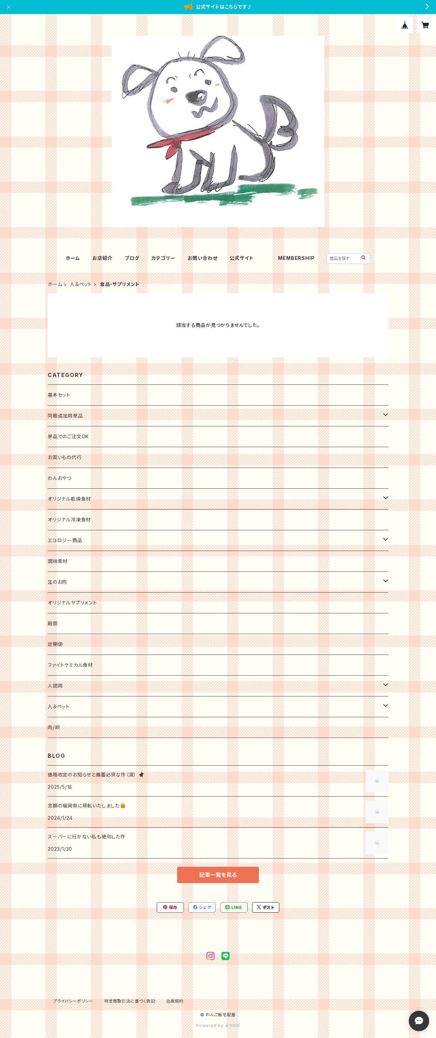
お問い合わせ (203, 258)
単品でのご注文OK (68, 436)
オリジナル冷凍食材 (69, 519)
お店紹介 (102, 258)
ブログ (132, 258)
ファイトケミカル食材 (70, 665)
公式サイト (241, 258)
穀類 (53, 623)
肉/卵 (54, 727)
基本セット (59, 395)
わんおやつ (60, 478)
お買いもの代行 (65, 457)
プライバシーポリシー (73, 1001)
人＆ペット (81, 284)
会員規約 (175, 1001)
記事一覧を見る (218, 874)
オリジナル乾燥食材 (69, 499)
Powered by (210, 1025)
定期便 (55, 644)
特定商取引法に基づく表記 (129, 1001)
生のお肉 (57, 582)
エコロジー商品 (65, 540)
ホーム (73, 258)
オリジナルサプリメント (72, 603)
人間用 (55, 686)
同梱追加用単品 (65, 416)
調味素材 (58, 561)
